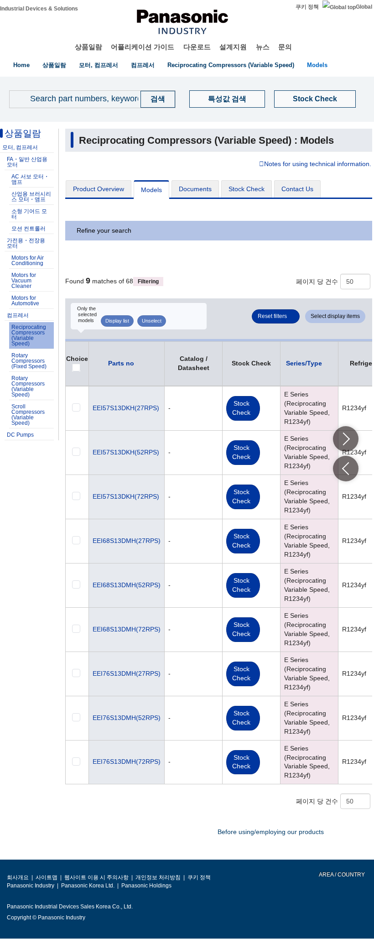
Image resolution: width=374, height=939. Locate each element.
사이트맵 (46, 877)
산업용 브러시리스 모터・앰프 (31, 197)
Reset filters (272, 316)
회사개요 (18, 877)
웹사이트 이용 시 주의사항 (96, 877)
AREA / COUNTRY (341, 874)
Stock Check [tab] (247, 189)
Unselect (151, 320)
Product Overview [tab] (98, 189)
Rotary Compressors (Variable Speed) (28, 386)
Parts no (121, 363)
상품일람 (88, 47)
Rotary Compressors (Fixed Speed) (29, 361)
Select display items (335, 316)
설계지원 (233, 47)
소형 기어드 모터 (29, 214)
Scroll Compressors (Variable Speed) (28, 414)
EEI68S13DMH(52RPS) (127, 585)
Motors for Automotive (25, 301)
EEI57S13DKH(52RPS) (126, 452)
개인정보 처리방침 (158, 877)
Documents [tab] (195, 189)
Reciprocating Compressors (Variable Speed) (230, 65)
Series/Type (304, 363)
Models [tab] (151, 189)
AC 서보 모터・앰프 (30, 179)
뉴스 (263, 47)
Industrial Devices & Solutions (39, 8)
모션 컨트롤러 (28, 228)
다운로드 (197, 47)
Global (364, 7)
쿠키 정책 (307, 7)
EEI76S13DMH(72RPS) (127, 761)
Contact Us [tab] (297, 189)
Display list (117, 320)
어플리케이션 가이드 (142, 47)
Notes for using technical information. (317, 164)
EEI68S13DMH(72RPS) (127, 629)
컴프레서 (143, 65)
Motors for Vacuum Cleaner (23, 280)
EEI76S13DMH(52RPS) (127, 717)
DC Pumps (20, 435)
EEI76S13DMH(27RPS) (127, 673)
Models (317, 65)
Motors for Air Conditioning (27, 260)
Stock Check (315, 99)
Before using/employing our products (271, 831)
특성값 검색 (227, 99)
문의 (285, 47)
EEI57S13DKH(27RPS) (126, 408)
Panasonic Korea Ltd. (87, 885)
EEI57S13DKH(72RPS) (126, 496)
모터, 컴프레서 (98, 65)
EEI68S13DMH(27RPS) (127, 540)
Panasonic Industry (30, 885)
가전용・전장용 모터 (26, 243)
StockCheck (241, 408)
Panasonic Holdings (146, 885)
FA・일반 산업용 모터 (27, 162)
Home (21, 65)
